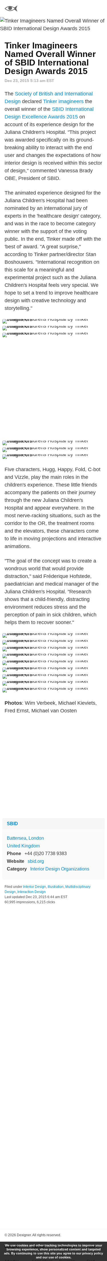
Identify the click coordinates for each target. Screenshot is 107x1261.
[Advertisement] (53, 389)
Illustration (56, 887)
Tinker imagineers (63, 101)
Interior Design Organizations (59, 868)
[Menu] (99, 8)
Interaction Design (31, 892)
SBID (12, 823)
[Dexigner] (11, 9)
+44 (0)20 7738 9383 (46, 853)
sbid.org (36, 861)
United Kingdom (23, 845)
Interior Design (34, 887)
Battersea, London (25, 838)
